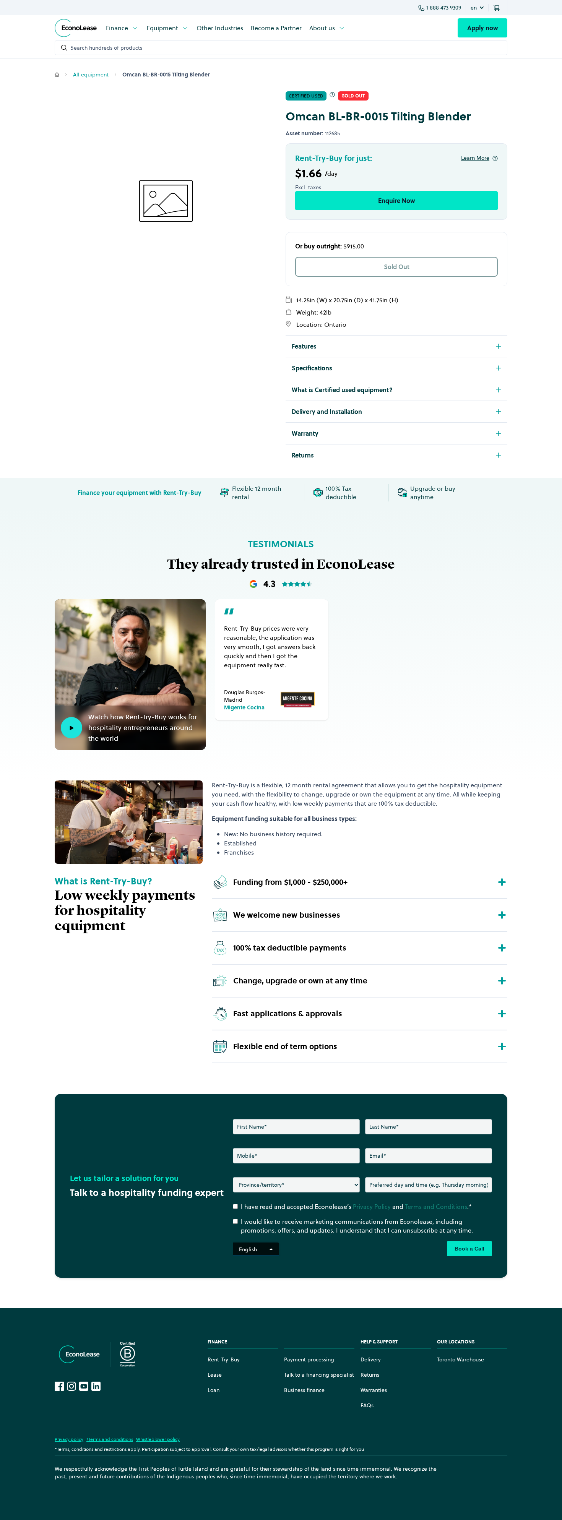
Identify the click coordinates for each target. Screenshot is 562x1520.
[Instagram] (71, 1386)
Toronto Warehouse (460, 1359)
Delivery (371, 1359)
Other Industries (220, 28)
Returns (370, 1375)
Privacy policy (69, 1439)
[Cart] (497, 7)
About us (322, 28)
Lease (215, 1375)
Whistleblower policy (158, 1439)
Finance (117, 28)
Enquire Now (396, 200)
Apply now (482, 28)
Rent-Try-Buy (224, 1359)
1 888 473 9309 (443, 7)
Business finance (304, 1390)
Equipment (162, 28)
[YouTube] (83, 1386)
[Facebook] (59, 1386)
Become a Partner (276, 28)
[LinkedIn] (96, 1386)
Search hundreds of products (106, 48)
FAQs (367, 1405)
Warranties (374, 1390)
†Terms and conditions (109, 1439)
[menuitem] (122, 28)
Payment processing (309, 1359)
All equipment (91, 74)
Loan (213, 1390)
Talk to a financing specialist (319, 1375)
